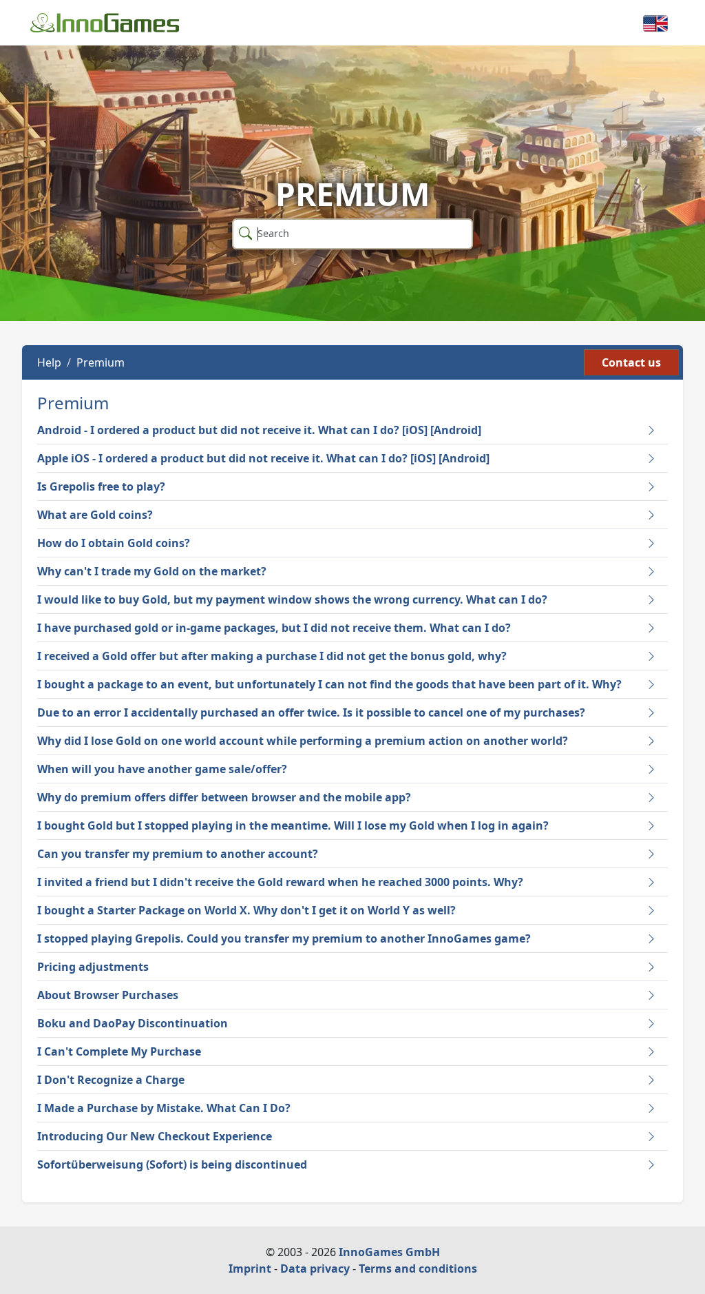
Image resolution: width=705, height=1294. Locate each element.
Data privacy (315, 1268)
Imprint (250, 1268)
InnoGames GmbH (389, 1252)
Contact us (631, 362)
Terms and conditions (418, 1268)
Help (49, 362)
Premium (100, 362)
